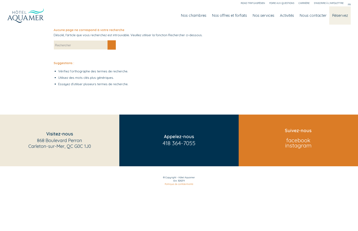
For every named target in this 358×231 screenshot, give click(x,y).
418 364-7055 (179, 143)
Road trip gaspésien (253, 3)
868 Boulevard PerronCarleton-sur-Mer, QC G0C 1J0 (59, 143)
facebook (298, 140)
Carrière (304, 3)
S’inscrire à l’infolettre (328, 3)
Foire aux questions (281, 3)
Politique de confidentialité (179, 184)
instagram (298, 145)
